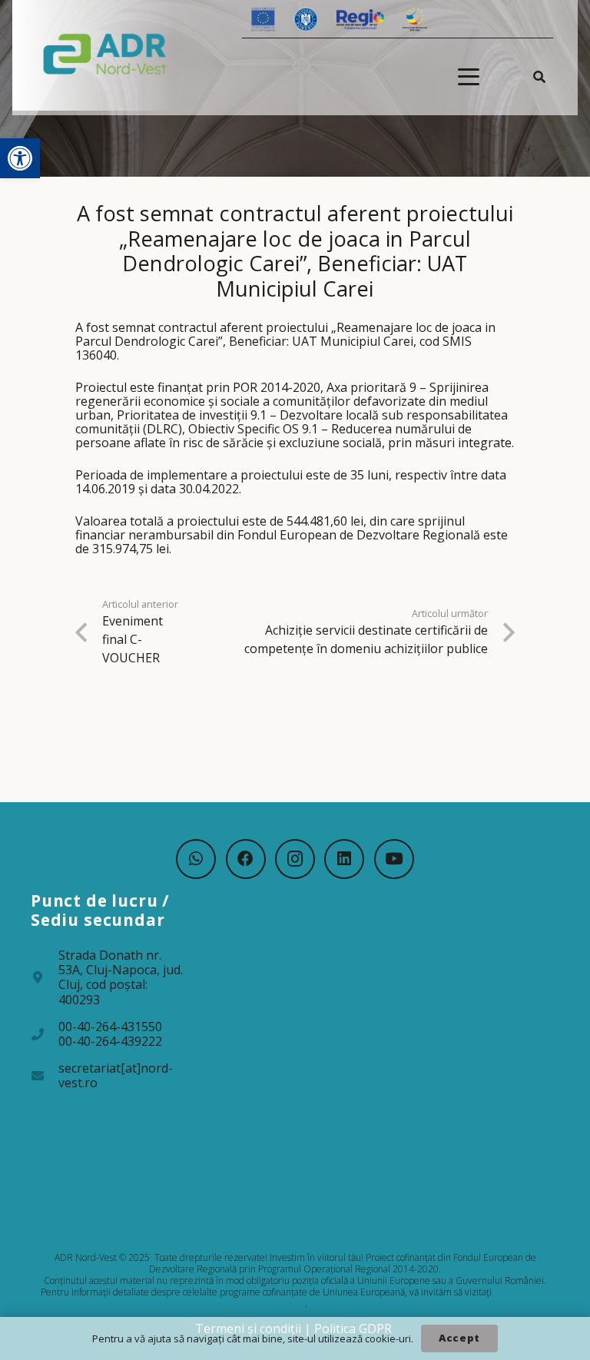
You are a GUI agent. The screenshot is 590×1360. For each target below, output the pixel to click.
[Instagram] (295, 859)
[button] (20, 158)
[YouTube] (394, 859)
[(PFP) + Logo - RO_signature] (105, 53)
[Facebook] (246, 859)
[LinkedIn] (344, 859)
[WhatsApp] (196, 859)
